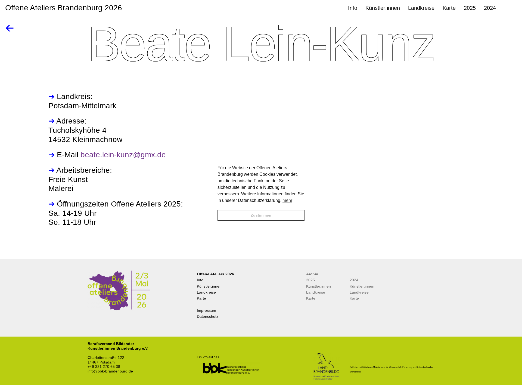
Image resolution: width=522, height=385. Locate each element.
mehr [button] (287, 200)
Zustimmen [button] (261, 215)
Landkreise (206, 292)
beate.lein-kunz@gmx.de (123, 154)
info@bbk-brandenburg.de (110, 371)
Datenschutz (207, 316)
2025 (310, 280)
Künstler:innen (209, 286)
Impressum (206, 310)
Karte (201, 298)
